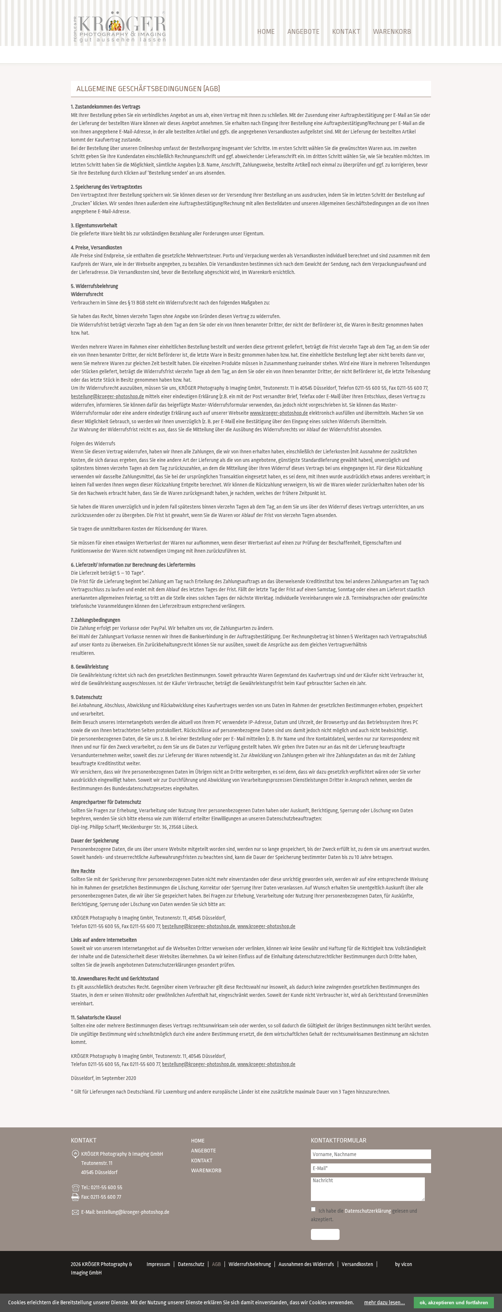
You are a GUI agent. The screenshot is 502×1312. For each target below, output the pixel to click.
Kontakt (346, 32)
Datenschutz (191, 1264)
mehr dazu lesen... (384, 1302)
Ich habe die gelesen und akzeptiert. (364, 1215)
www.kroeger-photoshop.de (279, 413)
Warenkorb (392, 32)
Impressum (158, 1264)
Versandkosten (357, 1264)
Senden (325, 1234)
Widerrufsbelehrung (250, 1264)
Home (266, 32)
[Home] (119, 42)
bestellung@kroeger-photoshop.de (107, 396)
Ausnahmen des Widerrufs (306, 1264)
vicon (406, 1264)
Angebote (303, 32)
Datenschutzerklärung (368, 1211)
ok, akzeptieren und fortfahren (454, 1302)
